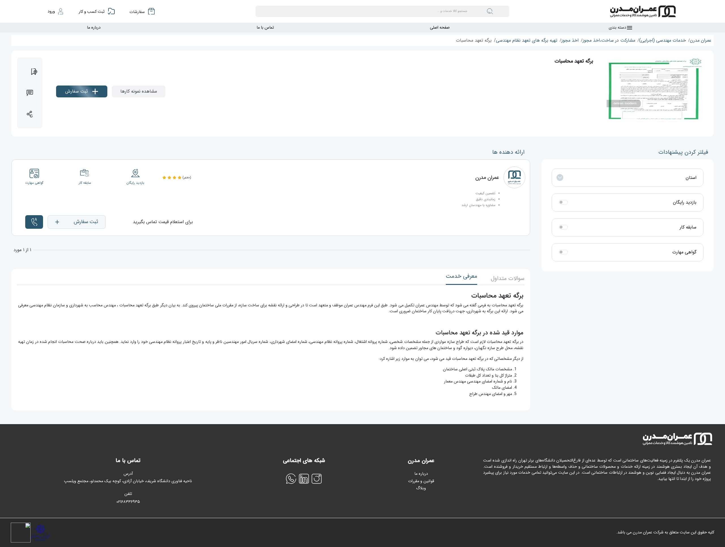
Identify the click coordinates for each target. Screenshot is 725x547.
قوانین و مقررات (421, 481)
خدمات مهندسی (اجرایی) (662, 40)
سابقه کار (688, 227)
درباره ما (94, 27)
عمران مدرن (700, 40)
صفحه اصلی (440, 27)
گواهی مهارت (684, 252)
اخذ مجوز (570, 40)
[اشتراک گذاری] (30, 114)
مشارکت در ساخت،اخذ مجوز (609, 40)
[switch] (563, 202)
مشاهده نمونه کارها (138, 91)
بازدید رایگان (684, 202)
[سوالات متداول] (30, 92)
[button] (77, 222)
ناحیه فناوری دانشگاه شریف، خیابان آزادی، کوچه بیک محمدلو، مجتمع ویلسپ (128, 481)
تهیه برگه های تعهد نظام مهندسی (526, 40)
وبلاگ (421, 488)
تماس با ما (265, 27)
